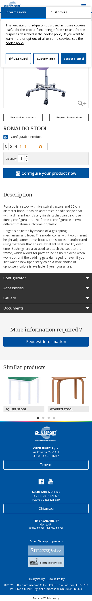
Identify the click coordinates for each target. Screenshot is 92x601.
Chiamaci (46, 508)
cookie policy (15, 43)
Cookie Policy (56, 579)
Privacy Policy (36, 579)
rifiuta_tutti (18, 59)
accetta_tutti (74, 59)
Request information (46, 341)
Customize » (46, 59)
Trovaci (46, 464)
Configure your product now (48, 173)
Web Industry (51, 598)
